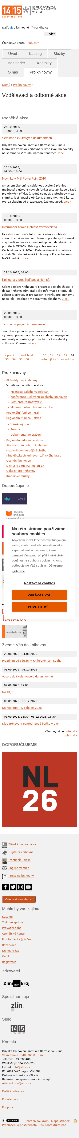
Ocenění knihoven (18, 460)
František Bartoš (19, 859)
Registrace (9, 962)
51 (51, 355)
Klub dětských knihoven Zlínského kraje (33, 455)
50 (44, 355)
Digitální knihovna (20, 852)
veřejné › (71, 731)
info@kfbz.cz (21, 1067)
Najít (5, 27)
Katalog (35, 54)
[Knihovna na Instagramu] (20, 885)
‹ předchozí (25, 355)
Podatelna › (10, 1099)
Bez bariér (16, 63)
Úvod (12, 54)
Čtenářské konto (13, 933)
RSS (40, 1125)
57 (21, 359)
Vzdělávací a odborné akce (24, 385)
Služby (59, 54)
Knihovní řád (10, 950)
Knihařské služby (18, 476)
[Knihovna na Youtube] (28, 885)
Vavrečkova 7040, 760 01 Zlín (22, 1055)
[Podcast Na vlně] (14, 494)
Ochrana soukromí (37, 1121)
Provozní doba (11, 927)
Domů (6, 84)
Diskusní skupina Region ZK (25, 465)
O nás (13, 72)
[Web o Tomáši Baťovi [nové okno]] (14, 627)
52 (58, 355)
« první (9, 355)
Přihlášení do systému (75, 1121)
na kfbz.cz (41, 27)
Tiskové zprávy (12, 922)
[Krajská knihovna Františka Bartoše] (39, 9)
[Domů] (12, 11)
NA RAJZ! (8, 692)
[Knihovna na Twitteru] (13, 885)
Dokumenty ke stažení (26, 434)
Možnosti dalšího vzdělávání (30, 391)
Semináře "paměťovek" (27, 401)
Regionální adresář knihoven (25, 440)
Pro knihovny (41, 72)
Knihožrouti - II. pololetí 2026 (22, 707)
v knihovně (21, 27)
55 (7, 359)
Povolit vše (39, 606)
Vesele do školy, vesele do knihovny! (27, 676)
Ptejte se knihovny (21, 875)
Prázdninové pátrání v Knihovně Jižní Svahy (32, 660)
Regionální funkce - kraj (22, 412)
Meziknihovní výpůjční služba (26, 450)
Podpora (8, 1107)
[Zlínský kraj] (16, 979)
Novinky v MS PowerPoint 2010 (24, 178)
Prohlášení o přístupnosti (19, 1125)
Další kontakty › (13, 1091)
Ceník (6, 956)
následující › (47, 359)
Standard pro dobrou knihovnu (27, 445)
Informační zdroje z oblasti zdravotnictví (29, 227)
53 (65, 355)
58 (27, 359)
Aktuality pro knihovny (21, 380)
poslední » (67, 359)
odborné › (70, 735)
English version (18, 868)
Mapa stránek (60, 1121)
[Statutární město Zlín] (17, 1003)
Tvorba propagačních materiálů (23, 324)
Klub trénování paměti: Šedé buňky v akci (30, 723)
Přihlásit (33, 43)
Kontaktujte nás (55, 1125)
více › (62, 153)
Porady (15, 429)
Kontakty (44, 63)
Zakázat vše (39, 595)
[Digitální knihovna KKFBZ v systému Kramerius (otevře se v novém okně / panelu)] (14, 510)
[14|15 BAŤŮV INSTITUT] (17, 1026)
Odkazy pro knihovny (20, 470)
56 (14, 359)
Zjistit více (18, 570)
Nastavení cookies (39, 583)
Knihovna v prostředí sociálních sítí (26, 279)
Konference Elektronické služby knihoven (39, 396)
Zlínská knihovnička (22, 844)
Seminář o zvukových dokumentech (27, 138)
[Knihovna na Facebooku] (5, 885)
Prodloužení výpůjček (16, 939)
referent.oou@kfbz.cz (16, 1083)
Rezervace (9, 945)
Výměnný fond (21, 424)
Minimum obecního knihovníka (32, 407)
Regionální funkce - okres (23, 418)
